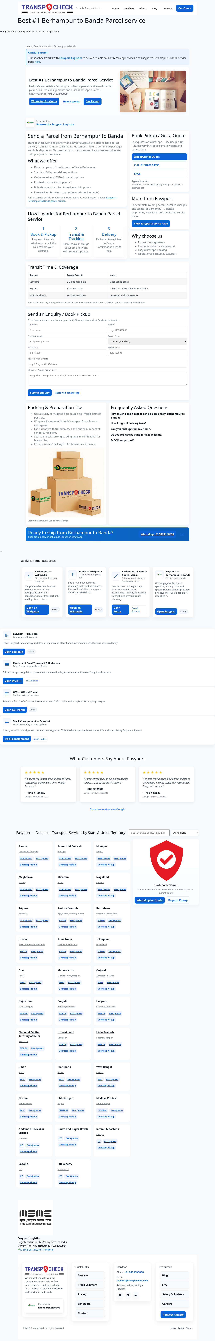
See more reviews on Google (107, 809)
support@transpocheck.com (132, 1280)
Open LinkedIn (14, 651)
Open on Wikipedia (32, 609)
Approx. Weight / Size (38, 359)
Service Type (114, 336)
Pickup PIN (33, 347)
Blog (154, 8)
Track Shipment (87, 1284)
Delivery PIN (114, 347)
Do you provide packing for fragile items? (136, 434)
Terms (189, 1328)
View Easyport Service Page (151, 223)
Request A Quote (173, 1314)
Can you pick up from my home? (131, 429)
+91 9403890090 (134, 1272)
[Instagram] (128, 1295)
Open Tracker (40, 738)
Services (129, 8)
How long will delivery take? (128, 423)
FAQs (137, 173)
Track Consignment (17, 739)
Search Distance (136, 610)
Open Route (117, 609)
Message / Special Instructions (42, 370)
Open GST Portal (15, 710)
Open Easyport (166, 611)
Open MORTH (13, 680)
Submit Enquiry (40, 392)
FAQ (164, 1284)
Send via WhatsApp (67, 392)
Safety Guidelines (173, 1294)
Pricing (82, 1294)
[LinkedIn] (136, 1295)
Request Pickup (178, 900)
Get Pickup (92, 101)
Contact (167, 8)
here (37, 61)
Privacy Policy (177, 1328)
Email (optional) (35, 336)
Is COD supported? (122, 440)
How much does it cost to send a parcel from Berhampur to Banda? (148, 415)
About (143, 8)
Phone (111, 325)
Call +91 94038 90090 (146, 165)
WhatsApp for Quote (44, 101)
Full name (32, 325)
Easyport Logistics (70, 58)
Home (115, 8)
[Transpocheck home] (44, 1270)
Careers (167, 1303)
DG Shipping (32, 680)
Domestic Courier (43, 46)
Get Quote (184, 8)
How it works (71, 101)
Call (182, 534)
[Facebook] (120, 1295)
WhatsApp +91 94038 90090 (157, 534)
